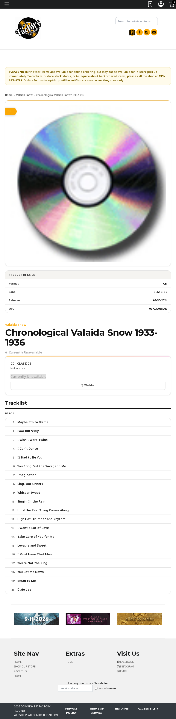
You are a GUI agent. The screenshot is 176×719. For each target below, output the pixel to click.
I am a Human (106, 688)
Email (123, 671)
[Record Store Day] (132, 32)
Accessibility (148, 708)
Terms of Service (96, 710)
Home (8, 95)
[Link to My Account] (161, 5)
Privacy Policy (71, 710)
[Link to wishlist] (150, 5)
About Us (20, 671)
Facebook (127, 662)
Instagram (127, 666)
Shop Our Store (25, 666)
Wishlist (90, 385)
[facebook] (139, 32)
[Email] (154, 32)
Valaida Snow (24, 95)
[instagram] (146, 32)
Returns (122, 708)
